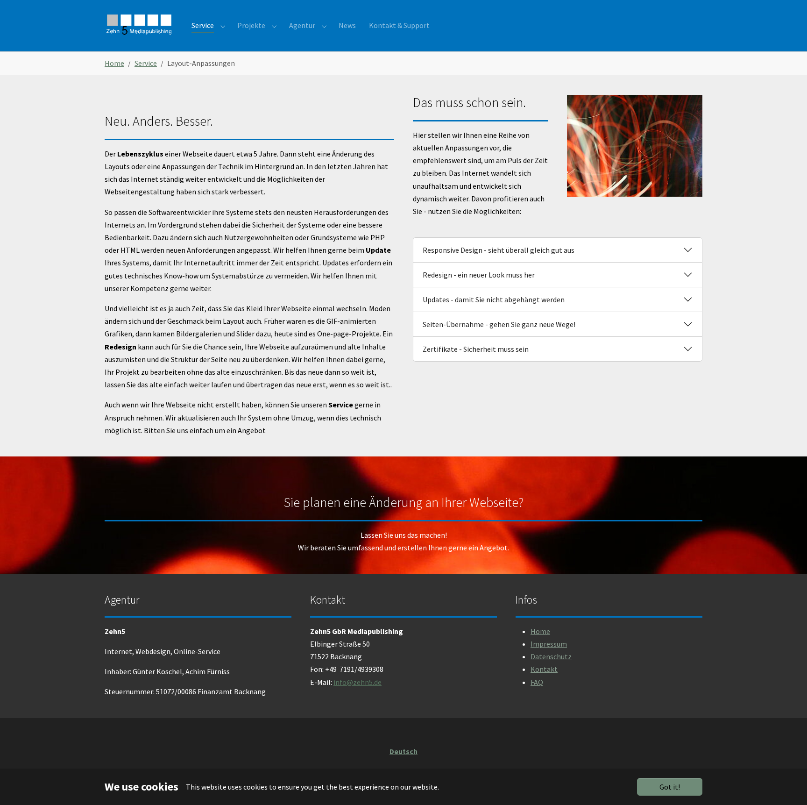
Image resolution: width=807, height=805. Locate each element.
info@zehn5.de (357, 682)
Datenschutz (551, 656)
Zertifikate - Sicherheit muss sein (476, 349)
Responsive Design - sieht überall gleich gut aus (498, 250)
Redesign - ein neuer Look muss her (479, 274)
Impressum (549, 643)
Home (540, 631)
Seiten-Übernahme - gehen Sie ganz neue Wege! (499, 324)
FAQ (537, 682)
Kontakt (544, 669)
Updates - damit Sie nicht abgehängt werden (494, 299)
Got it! (669, 786)
